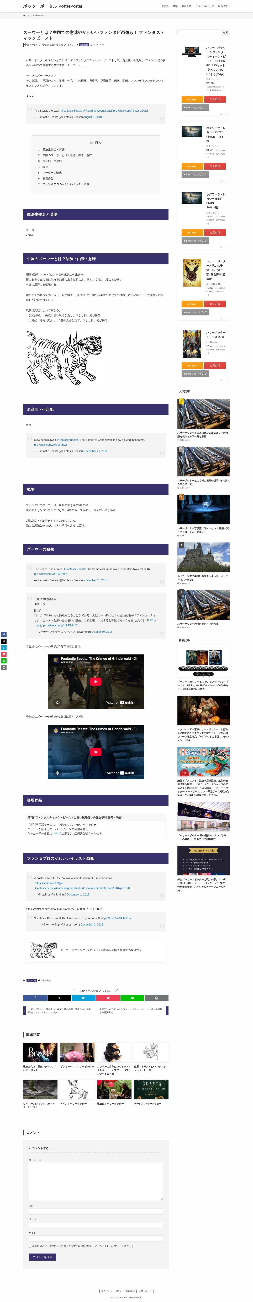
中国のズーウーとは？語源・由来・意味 (67, 155)
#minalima (88, 888)
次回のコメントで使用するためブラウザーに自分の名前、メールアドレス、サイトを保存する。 (84, 1245)
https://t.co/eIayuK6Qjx (48, 883)
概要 (45, 166)
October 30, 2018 (101, 631)
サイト (32, 1232)
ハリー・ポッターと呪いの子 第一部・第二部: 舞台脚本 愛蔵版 (216, 270)
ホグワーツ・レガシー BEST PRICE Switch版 (216, 201)
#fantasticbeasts (45, 888)
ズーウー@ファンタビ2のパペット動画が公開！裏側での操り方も (101, 950)
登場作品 (48, 178)
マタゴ (56, 833)
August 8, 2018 (92, 117)
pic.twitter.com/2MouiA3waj (50, 444)
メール (32, 1219)
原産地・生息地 (52, 161)
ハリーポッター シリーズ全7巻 (216, 335)
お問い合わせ (145, 1291)
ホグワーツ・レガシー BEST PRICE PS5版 (216, 134)
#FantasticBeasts (71, 110)
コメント (35, 1160)
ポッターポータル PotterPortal (52, 6)
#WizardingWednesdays (98, 110)
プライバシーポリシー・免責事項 (118, 1291)
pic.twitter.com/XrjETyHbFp (50, 573)
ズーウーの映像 (52, 172)
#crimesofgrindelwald (68, 888)
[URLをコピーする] (156, 998)
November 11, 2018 (95, 580)
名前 (31, 1205)
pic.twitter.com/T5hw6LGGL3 (130, 110)
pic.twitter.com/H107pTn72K (113, 888)
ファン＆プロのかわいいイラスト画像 (66, 184)
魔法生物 (84, 45)
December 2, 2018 (78, 894)
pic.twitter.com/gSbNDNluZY (60, 625)
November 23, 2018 (95, 451)
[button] (35, 998)
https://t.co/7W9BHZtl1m (116, 918)
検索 (225, 32)
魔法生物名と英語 (54, 149)
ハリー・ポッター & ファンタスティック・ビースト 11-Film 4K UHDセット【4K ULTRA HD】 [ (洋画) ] (216, 61)
